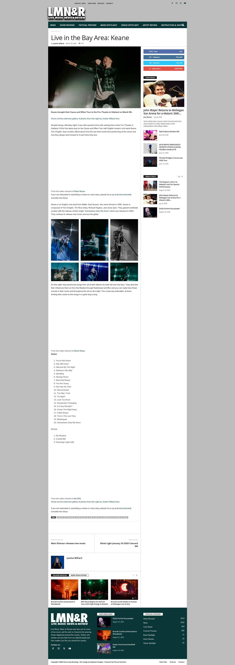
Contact (109, 3)
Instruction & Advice (172, 25)
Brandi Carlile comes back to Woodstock (63, 602)
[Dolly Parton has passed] (150, 212)
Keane (91, 517)
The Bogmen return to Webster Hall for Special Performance (169, 184)
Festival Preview (87, 25)
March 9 (97, 517)
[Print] (78, 529)
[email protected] (124, 194)
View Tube (92, 3)
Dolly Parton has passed (169, 208)
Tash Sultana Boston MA (169, 131)
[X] (180, 3)
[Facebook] (172, 3)
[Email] (72, 529)
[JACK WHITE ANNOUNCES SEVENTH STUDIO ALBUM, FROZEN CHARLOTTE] (150, 148)
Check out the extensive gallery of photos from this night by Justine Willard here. (85, 119)
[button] (183, 25)
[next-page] (136, 575)
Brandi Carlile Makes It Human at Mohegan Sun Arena (124, 602)
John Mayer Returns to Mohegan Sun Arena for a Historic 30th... (163, 111)
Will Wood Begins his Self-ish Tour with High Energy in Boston (94, 602)
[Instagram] (176, 3)
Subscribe (178, 69)
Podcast (100, 3)
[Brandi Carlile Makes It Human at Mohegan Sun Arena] (124, 589)
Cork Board (147, 627)
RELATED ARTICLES (60, 575)
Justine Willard (58, 43)
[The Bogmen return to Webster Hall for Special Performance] (150, 186)
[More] (85, 529)
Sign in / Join (80, 3)
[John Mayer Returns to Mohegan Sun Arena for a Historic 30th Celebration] (163, 94)
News (53, 25)
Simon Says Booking (70, 662)
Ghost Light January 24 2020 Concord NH (119, 544)
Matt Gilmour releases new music (68, 543)
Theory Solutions (120, 662)
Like (180, 51)
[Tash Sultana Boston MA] (150, 135)
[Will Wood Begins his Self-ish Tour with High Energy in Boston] (94, 589)
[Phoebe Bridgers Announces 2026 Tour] (150, 162)
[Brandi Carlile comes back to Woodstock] (64, 589)
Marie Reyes (79, 191)
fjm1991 (77, 498)
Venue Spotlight (130, 25)
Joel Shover (147, 117)
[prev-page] (133, 575)
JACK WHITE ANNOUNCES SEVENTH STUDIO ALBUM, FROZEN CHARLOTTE (170, 147)
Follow (179, 57)
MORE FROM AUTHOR (79, 575)
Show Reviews (67, 25)
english (60, 517)
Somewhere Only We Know (97, 211)
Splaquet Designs (96, 662)
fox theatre (69, 517)
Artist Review (150, 25)
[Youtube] (185, 3)
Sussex (125, 517)
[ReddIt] (66, 529)
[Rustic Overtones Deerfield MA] (104, 648)
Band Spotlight (109, 25)
